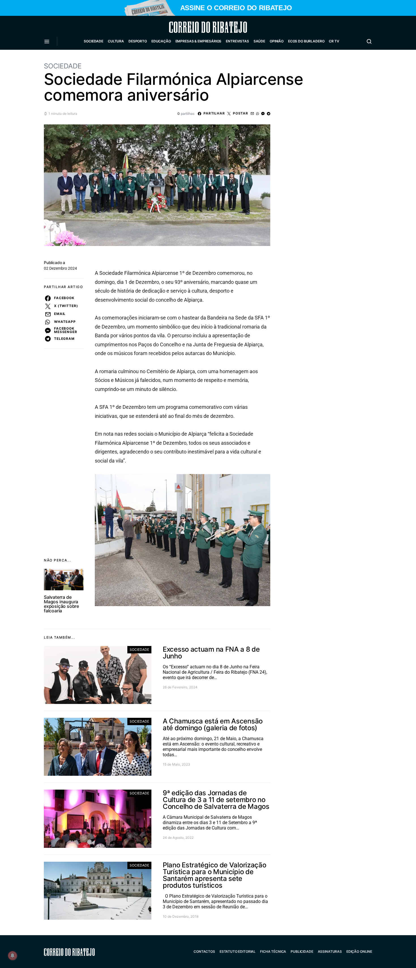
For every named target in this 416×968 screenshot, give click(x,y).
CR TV (334, 41)
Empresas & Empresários (198, 41)
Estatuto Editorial (238, 951)
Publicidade (302, 951)
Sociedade (93, 41)
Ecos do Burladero (306, 41)
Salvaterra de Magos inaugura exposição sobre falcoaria (61, 603)
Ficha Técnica (273, 951)
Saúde (259, 41)
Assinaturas (330, 951)
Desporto (137, 41)
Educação (161, 41)
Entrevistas (237, 41)
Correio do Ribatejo (194, 27)
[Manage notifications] (12, 955)
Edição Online (359, 951)
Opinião (277, 41)
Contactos (204, 951)
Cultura (116, 41)
